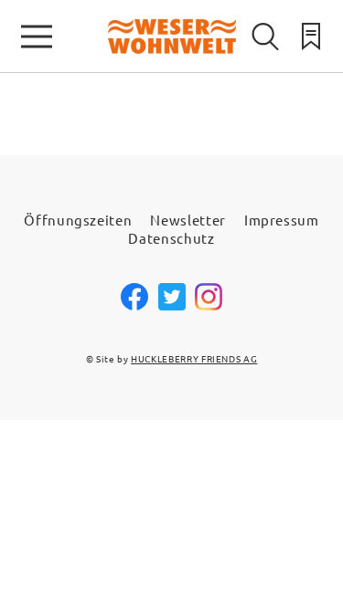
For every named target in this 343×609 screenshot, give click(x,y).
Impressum (281, 219)
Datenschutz (171, 238)
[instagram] (208, 305)
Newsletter (188, 219)
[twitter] (172, 305)
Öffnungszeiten (78, 219)
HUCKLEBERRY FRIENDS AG (194, 358)
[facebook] (134, 305)
